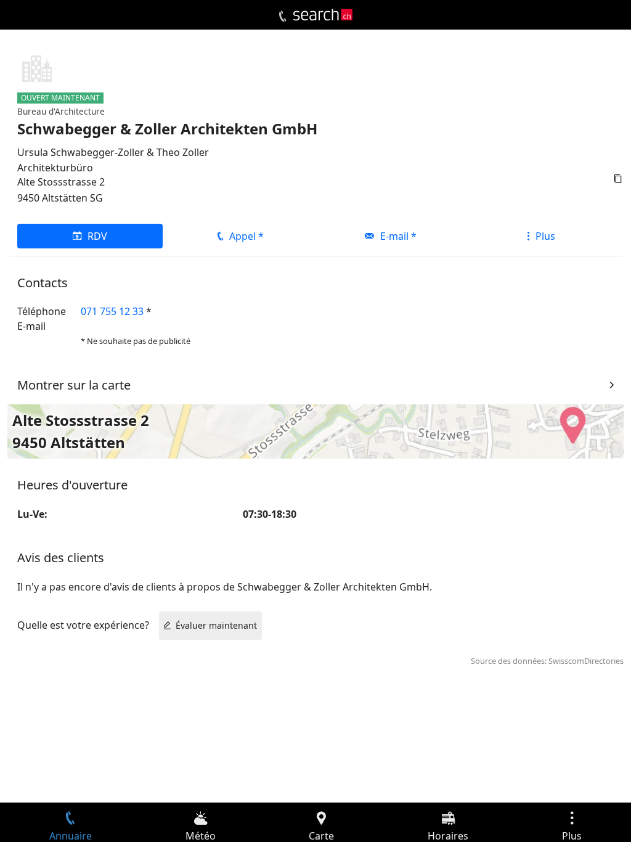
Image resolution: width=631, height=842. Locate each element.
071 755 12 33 (112, 311)
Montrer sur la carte (74, 385)
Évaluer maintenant (216, 625)
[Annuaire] (282, 16)
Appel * (246, 236)
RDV (97, 236)
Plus (545, 236)
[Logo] (322, 15)
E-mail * (398, 236)
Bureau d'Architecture (61, 111)
